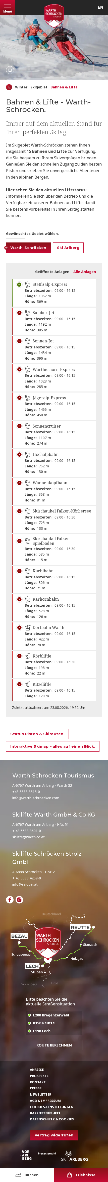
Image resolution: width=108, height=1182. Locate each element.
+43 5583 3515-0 (26, 791)
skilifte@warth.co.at (28, 837)
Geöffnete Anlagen (52, 271)
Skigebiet (38, 87)
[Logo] (54, 16)
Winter (21, 87)
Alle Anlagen (84, 271)
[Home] (9, 87)
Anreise (37, 1069)
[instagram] (19, 899)
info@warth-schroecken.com (35, 798)
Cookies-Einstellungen (51, 1107)
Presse (35, 1088)
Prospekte (39, 1076)
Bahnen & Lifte (64, 87)
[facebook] (10, 899)
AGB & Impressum (45, 1100)
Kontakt (38, 1082)
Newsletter (40, 1094)
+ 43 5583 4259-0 (26, 878)
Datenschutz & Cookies (52, 1119)
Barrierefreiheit (45, 1113)
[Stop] (10, 70)
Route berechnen (54, 1044)
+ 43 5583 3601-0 (26, 830)
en (100, 7)
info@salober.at (25, 884)
